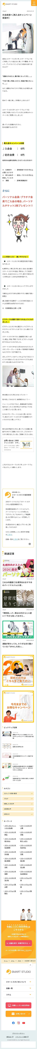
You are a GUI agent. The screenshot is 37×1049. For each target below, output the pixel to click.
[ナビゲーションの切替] (34, 3)
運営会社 (9, 1037)
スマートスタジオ (10, 4)
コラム (12, 961)
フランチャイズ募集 (21, 1037)
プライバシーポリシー (18, 1033)
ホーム (5, 961)
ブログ (4, 11)
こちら (9, 534)
